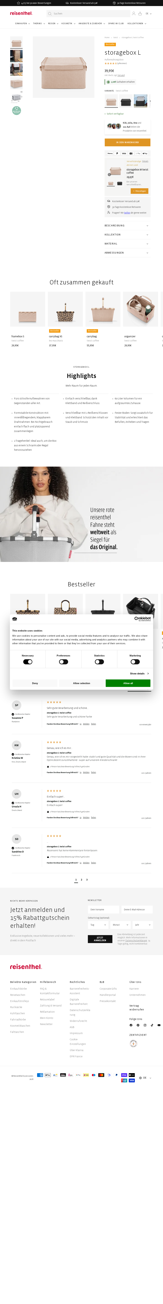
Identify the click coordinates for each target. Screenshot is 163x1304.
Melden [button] (86, 724)
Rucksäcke (16, 1007)
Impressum (76, 1033)
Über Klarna (76, 1050)
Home (107, 38)
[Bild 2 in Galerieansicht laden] (16, 56)
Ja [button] (80, 724)
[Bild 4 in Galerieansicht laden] (16, 83)
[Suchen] (49, 13)
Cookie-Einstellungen (78, 1041)
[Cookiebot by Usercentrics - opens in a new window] (137, 619)
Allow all (128, 683)
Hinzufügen (139, 191)
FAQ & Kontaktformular (50, 991)
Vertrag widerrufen (137, 1007)
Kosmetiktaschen (20, 1025)
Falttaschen (17, 1032)
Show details (137, 673)
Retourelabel (47, 999)
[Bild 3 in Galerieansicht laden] (16, 70)
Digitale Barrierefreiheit (79, 1001)
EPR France (76, 1056)
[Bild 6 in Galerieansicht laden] (16, 110)
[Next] (147, 317)
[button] (22, 25)
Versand (121, 75)
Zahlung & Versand (51, 1005)
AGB (72, 1027)
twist (115, 38)
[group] (81, 717)
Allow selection (81, 683)
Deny (35, 683)
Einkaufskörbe (18, 988)
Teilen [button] (93, 724)
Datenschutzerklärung (136, 940)
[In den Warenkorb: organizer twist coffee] (153, 322)
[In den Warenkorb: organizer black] (153, 624)
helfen (127, 213)
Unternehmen (137, 995)
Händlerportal (108, 995)
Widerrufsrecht (78, 1021)
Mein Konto (46, 1018)
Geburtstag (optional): (99, 918)
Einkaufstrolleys (19, 1001)
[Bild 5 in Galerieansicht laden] (16, 97)
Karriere (134, 988)
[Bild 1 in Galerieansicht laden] (16, 42)
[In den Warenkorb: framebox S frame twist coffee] (40, 322)
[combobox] (88, 13)
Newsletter (46, 1024)
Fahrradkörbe (18, 1019)
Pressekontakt (108, 1001)
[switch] (63, 661)
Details (145, 161)
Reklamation (47, 1011)
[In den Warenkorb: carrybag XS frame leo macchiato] (78, 322)
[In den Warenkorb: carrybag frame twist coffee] (116, 322)
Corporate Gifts (108, 988)
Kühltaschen (17, 1013)
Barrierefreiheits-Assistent (79, 991)
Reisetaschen (17, 995)
